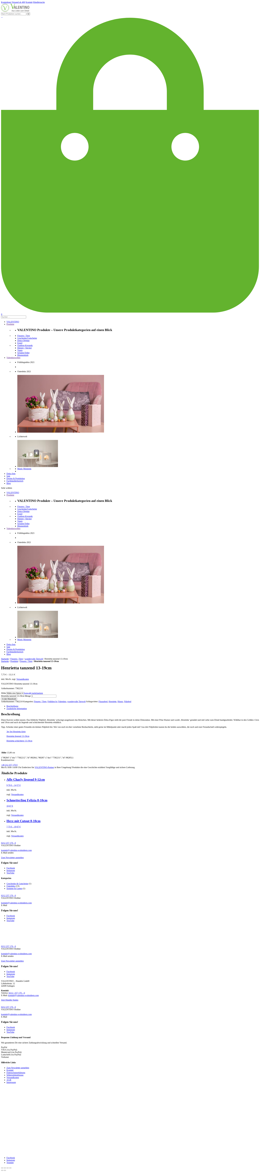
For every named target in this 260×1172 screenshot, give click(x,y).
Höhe (3, 693)
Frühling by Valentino (57, 701)
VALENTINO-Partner (44, 767)
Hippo (120, 701)
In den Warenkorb (9, 699)
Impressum (11, 1082)
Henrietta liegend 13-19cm (17, 736)
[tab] (132, 706)
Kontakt (9, 1070)
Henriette (112, 701)
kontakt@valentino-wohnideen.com (16, 850)
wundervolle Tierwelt (34, 659)
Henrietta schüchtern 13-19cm (19, 741)
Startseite (5, 659)
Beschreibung (12, 706)
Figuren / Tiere (16, 659)
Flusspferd (103, 701)
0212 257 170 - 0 (8, 843)
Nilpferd (127, 701)
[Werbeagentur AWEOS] (130, 1153)
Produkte (14, 661)
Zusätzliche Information (16, 708)
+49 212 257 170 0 (9, 765)
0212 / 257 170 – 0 (17, 993)
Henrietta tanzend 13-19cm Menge (16, 696)
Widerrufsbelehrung (14, 1075)
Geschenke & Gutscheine (17, 883)
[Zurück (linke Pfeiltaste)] (2, 1170)
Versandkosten (22, 679)
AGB (8, 1080)
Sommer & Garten (14, 888)
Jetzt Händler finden (9, 1000)
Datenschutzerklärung (15, 1072)
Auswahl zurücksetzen (33, 693)
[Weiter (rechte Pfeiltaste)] (5, 1170)
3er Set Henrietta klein (16, 731)
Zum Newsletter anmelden (12, 857)
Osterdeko (10, 886)
